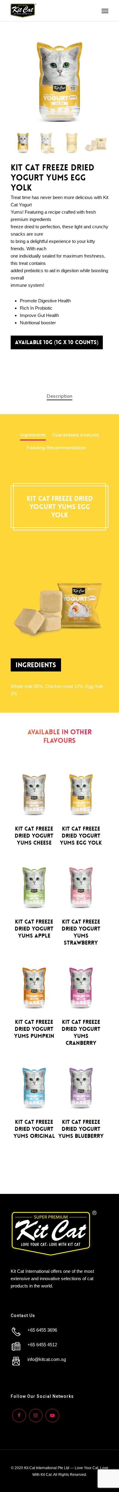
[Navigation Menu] (105, 11)
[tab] (59, 396)
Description (59, 396)
